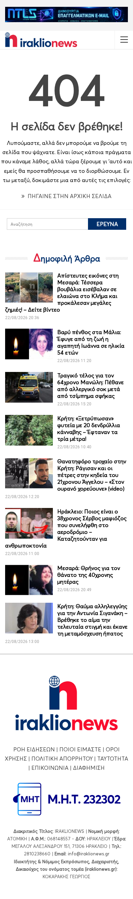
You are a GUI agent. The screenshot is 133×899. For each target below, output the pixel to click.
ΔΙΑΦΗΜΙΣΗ (89, 767)
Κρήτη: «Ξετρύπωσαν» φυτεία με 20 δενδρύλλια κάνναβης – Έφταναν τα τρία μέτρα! (88, 428)
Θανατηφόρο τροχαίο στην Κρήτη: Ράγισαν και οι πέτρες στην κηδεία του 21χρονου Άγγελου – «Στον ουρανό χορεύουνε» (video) (91, 475)
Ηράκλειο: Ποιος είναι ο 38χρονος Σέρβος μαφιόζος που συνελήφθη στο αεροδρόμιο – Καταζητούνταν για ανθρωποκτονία (66, 528)
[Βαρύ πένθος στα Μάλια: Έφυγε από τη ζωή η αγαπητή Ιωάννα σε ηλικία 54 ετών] (29, 344)
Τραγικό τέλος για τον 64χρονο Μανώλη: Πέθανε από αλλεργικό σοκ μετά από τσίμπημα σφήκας (90, 385)
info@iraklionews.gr (88, 853)
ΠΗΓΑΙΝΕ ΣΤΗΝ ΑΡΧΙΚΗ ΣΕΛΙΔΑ (69, 196)
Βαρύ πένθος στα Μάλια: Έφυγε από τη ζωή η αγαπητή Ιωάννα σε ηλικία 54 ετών (90, 342)
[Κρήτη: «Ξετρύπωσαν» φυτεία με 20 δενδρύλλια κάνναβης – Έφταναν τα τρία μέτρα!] (29, 430)
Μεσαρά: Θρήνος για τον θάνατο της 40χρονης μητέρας (88, 575)
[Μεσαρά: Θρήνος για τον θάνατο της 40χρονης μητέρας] (29, 580)
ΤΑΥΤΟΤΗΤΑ (112, 758)
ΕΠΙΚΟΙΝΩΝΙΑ (50, 767)
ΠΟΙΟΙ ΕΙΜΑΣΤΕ (80, 749)
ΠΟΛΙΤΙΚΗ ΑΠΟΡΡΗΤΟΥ (62, 758)
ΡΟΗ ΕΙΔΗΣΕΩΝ (34, 749)
